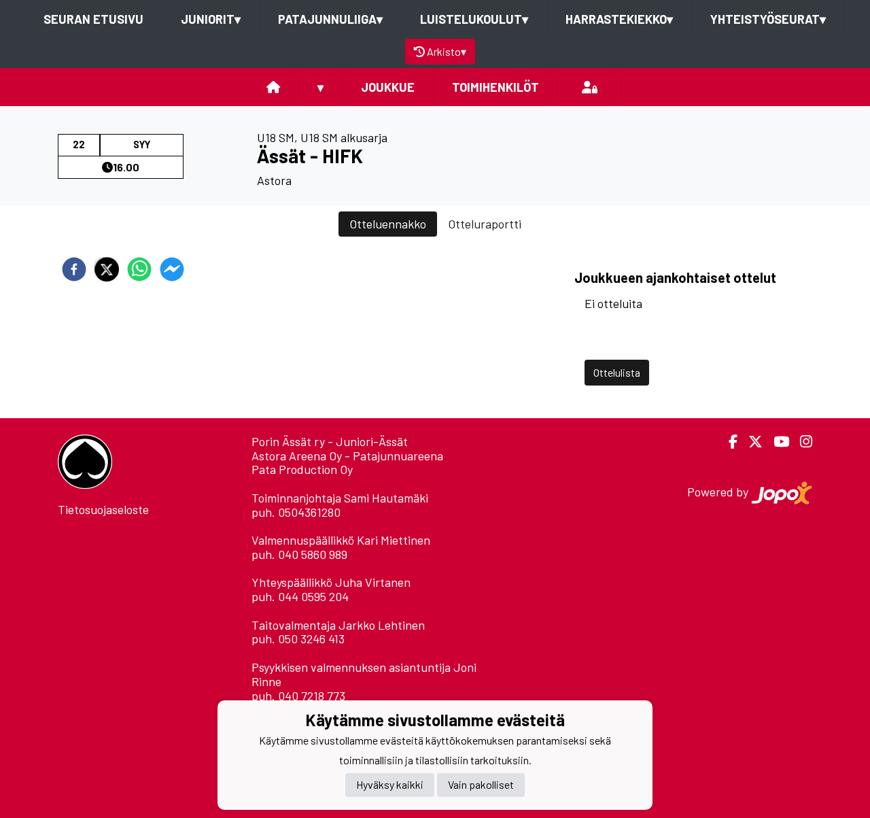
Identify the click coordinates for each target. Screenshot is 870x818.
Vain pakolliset (481, 785)
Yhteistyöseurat (768, 19)
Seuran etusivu (93, 19)
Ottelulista (616, 372)
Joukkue (388, 87)
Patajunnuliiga (330, 19)
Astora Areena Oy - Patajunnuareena (347, 455)
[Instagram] (800, 441)
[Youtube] (776, 441)
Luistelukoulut (474, 19)
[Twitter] (750, 441)
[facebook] (74, 269)
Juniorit (211, 19)
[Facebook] (727, 441)
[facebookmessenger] (172, 269)
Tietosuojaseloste (103, 509)
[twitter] (106, 269)
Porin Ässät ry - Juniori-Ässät (329, 441)
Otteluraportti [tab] (484, 223)
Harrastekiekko (619, 19)
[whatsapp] (139, 269)
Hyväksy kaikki (389, 785)
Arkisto (446, 51)
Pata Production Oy (302, 469)
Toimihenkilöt (495, 87)
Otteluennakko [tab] (387, 223)
